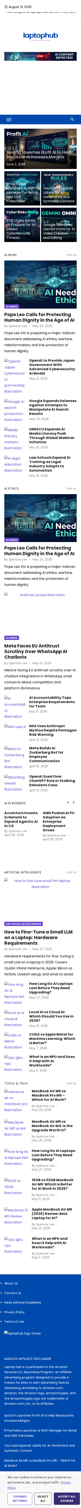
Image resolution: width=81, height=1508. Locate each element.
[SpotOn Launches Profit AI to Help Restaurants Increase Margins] (40, 149)
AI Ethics (11, 488)
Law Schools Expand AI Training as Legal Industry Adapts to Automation (49, 464)
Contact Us (12, 1293)
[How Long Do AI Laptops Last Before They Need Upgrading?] (15, 994)
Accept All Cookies (67, 1498)
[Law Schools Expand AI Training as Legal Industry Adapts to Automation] (15, 464)
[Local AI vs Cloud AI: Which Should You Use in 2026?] (15, 1019)
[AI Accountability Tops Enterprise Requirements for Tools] (15, 708)
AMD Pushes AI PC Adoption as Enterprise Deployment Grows (59, 821)
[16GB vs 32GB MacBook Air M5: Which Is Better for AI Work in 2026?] (16, 1187)
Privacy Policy (14, 1312)
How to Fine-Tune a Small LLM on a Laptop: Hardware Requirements (38, 937)
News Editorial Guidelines (22, 1302)
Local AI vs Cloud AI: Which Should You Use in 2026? (51, 1016)
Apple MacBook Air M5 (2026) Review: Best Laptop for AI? (52, 1213)
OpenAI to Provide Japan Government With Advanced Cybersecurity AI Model (52, 367)
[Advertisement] (40, 91)
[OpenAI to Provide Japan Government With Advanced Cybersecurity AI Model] (15, 376)
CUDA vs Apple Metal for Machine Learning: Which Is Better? (52, 1038)
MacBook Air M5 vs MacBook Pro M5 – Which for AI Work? (49, 1095)
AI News (10, 255)
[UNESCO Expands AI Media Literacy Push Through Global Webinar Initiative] (15, 439)
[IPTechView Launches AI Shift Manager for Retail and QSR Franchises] (22, 188)
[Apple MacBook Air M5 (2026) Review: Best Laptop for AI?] (16, 1216)
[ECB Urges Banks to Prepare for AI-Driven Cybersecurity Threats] (22, 225)
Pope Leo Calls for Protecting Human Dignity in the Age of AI (39, 317)
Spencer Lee (18, 326)
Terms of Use (14, 1321)
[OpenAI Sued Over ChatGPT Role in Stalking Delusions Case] (15, 783)
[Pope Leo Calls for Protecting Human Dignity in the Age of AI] (40, 284)
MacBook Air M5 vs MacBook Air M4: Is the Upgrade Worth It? (52, 1126)
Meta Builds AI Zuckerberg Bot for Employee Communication (46, 754)
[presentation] (68, 802)
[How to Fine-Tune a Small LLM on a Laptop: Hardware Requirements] (40, 902)
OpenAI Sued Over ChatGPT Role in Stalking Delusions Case (52, 781)
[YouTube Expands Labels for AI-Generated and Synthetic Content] (59, 188)
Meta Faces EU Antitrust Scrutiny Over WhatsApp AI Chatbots (35, 651)
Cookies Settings (20, 1498)
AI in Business (15, 803)
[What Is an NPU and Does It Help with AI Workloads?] (15, 1064)
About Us (11, 1283)
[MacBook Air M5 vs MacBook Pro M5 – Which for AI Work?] (16, 1101)
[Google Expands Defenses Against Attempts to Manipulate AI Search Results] (15, 411)
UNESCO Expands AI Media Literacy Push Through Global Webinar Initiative (52, 436)
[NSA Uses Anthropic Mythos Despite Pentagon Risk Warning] (15, 731)
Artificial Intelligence (22, 872)
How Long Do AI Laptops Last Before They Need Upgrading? (41, 15)
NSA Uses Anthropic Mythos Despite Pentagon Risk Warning (53, 730)
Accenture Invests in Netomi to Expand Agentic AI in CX (21, 819)
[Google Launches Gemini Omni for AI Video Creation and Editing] (59, 225)
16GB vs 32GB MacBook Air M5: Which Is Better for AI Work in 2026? (52, 1184)
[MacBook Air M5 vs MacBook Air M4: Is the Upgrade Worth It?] (16, 1129)
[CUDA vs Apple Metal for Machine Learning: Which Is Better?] (15, 1041)
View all (72, 255)
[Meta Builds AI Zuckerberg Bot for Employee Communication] (15, 758)
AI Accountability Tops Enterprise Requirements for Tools (52, 702)
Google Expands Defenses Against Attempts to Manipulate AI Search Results (52, 407)
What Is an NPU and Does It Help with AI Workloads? (52, 1061)
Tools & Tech (16, 1083)
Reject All (43, 1498)
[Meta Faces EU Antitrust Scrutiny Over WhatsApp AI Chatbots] (40, 616)
